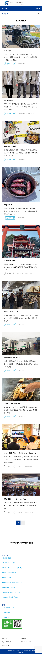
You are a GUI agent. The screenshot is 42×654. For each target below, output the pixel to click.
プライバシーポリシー (27, 642)
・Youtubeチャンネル (9, 608)
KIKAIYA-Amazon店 (8, 563)
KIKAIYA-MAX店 (7, 577)
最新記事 (5, 14)
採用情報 (23, 638)
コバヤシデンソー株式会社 (21, 542)
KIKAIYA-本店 (6, 558)
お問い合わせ (5, 645)
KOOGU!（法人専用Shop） (11, 597)
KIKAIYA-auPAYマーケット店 (11, 592)
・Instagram (6, 612)
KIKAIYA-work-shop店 (9, 573)
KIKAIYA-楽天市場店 (8, 587)
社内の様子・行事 (10, 64)
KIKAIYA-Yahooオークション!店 (12, 582)
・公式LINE (5, 617)
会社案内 (4, 638)
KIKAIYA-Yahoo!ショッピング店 (12, 568)
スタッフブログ (9, 274)
